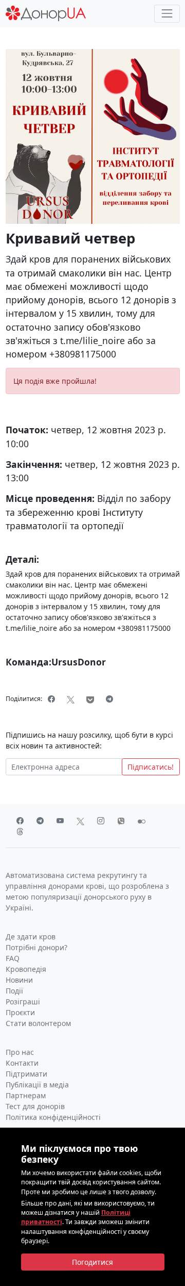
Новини (19, 980)
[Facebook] (51, 699)
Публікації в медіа (37, 1084)
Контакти (22, 1063)
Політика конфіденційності (53, 1117)
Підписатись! (150, 767)
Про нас (20, 1052)
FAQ (13, 958)
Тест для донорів (35, 1106)
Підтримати (26, 1074)
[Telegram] (109, 699)
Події (14, 991)
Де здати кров (30, 936)
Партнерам (26, 1095)
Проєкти (20, 1012)
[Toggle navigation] (166, 14)
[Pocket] (90, 699)
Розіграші (23, 1001)
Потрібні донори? (36, 947)
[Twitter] (71, 699)
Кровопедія (26, 969)
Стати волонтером (38, 1023)
